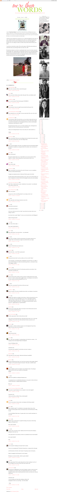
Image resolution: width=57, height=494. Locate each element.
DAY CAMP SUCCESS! (44, 164)
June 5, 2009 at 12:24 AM (14, 219)
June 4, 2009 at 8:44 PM (13, 108)
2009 (41, 133)
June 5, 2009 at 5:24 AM (13, 253)
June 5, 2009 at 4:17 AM (13, 227)
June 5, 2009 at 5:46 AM (13, 272)
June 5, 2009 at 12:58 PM (14, 385)
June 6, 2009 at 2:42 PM (13, 464)
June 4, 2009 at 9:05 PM (13, 141)
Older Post (36, 489)
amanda (9, 274)
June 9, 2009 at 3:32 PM (13, 484)
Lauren (9, 337)
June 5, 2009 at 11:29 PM (14, 457)
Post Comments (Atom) (15, 491)
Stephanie (10, 250)
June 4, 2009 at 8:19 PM (13, 96)
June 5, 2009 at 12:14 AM (14, 201)
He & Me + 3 (10, 289)
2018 (41, 121)
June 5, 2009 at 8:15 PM (13, 416)
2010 (41, 132)
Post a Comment (9, 487)
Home (22, 489)
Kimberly (10, 324)
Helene (9, 406)
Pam (9, 283)
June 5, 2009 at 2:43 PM (13, 391)
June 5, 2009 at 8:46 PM (13, 426)
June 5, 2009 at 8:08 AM (13, 334)
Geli (9, 375)
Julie (9, 460)
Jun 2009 (42, 142)
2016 (41, 124)
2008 (41, 210)
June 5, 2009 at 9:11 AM (13, 350)
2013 (41, 128)
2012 (41, 129)
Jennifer (9, 105)
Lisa (9, 143)
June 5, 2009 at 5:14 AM (13, 241)
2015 (41, 125)
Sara (9, 331)
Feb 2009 (42, 207)
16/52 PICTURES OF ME (44, 181)
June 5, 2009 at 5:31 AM (13, 264)
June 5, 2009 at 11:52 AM (14, 364)
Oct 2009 (42, 137)
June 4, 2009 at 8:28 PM (13, 102)
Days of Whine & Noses (12, 189)
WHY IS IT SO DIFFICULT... (45, 159)
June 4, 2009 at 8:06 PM (13, 90)
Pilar (9, 198)
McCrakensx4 (10, 136)
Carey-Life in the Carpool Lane (13, 182)
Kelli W (9, 230)
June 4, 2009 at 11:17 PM (14, 186)
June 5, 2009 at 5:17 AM (13, 247)
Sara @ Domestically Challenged (13, 111)
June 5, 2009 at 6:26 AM (13, 286)
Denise (9, 152)
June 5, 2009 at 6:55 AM (13, 292)
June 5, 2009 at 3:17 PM (13, 397)
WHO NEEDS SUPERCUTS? (45, 177)
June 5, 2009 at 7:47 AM (13, 328)
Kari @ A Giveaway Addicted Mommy (14, 388)
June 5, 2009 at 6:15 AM (13, 280)
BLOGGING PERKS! (44, 176)
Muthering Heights (11, 87)
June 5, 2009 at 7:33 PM (13, 403)
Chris (9, 204)
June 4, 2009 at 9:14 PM (13, 149)
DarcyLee (10, 359)
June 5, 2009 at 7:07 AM (13, 311)
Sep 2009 (42, 138)
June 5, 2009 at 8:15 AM (13, 344)
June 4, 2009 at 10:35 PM (14, 179)
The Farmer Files (11, 467)
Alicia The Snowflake (12, 314)
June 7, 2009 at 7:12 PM (13, 474)
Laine (9, 222)
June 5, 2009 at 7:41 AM (13, 321)
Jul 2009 (42, 141)
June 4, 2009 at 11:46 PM (14, 195)
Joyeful (9, 93)
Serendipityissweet (11, 117)
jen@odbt (10, 306)
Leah (9, 367)
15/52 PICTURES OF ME (44, 194)
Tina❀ (9, 400)
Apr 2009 (42, 204)
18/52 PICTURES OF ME (44, 155)
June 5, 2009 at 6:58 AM (13, 304)
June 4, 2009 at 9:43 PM (13, 159)
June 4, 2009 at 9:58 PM (13, 165)
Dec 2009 (42, 134)
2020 (41, 120)
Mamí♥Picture (10, 99)
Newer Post (8, 489)
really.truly (10, 267)
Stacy (9, 244)
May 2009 (42, 203)
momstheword (10, 168)
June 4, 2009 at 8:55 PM (13, 133)
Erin (9, 256)
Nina (9, 236)
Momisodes (10, 353)
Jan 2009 (42, 208)
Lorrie (9, 295)
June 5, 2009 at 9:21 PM (13, 441)
